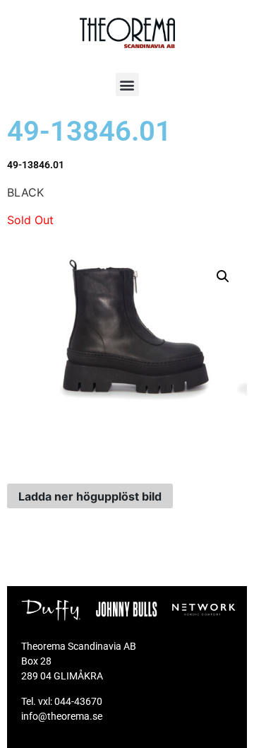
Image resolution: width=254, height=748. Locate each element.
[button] (127, 84)
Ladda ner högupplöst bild (90, 496)
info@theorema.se (61, 716)
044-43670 (78, 701)
